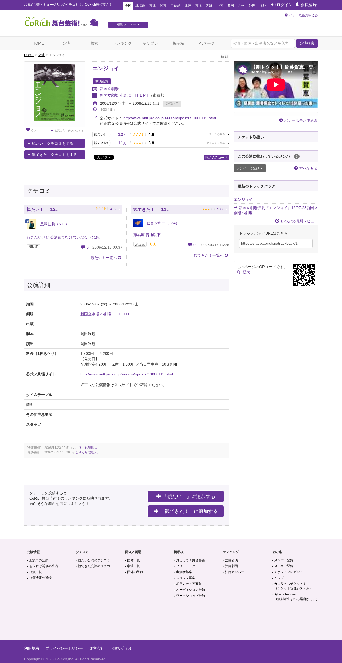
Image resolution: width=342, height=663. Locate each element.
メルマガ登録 (283, 566)
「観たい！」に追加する (188, 496)
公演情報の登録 (40, 578)
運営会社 (96, 648)
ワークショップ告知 (190, 596)
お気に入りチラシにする (69, 130)
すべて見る (308, 168)
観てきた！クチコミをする (54, 154)
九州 (241, 5)
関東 (163, 5)
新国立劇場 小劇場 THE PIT (124, 95)
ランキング (122, 43)
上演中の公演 (38, 560)
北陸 (188, 5)
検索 (94, 43)
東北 (152, 5)
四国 (230, 5)
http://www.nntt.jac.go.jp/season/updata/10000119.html (169, 118)
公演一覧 (35, 572)
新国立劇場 (109, 89)
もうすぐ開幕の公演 (43, 566)
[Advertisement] (171, 623)
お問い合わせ (122, 648)
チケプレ (150, 43)
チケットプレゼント (288, 572)
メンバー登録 (283, 560)
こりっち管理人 (86, 448)
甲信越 (175, 5)
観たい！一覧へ (104, 258)
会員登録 (309, 4)
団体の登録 (135, 572)
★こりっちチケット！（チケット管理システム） (293, 586)
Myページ (206, 43)
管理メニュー (126, 25)
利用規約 (31, 648)
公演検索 (307, 43)
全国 (128, 5)
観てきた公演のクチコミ (95, 566)
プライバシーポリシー (64, 648)
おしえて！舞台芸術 (190, 560)
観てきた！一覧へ (209, 255)
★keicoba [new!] (296, 597)
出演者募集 (184, 572)
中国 (220, 5)
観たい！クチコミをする (52, 143)
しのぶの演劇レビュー (299, 221)
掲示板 (178, 43)
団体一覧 (133, 560)
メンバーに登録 (248, 168)
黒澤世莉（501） (54, 224)
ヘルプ (279, 578)
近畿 (209, 5)
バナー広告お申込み (303, 15)
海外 (262, 5)
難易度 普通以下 (147, 235)
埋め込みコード (216, 157)
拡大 (246, 272)
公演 (66, 43)
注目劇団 (231, 566)
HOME (38, 43)
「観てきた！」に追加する (189, 511)
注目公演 (231, 560)
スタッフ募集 (185, 578)
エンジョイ (105, 68)
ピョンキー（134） (162, 223)
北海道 (140, 5)
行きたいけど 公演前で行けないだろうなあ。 (65, 237)
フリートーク (185, 566)
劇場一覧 (133, 566)
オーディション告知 (190, 589)
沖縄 (252, 5)
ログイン (285, 4)
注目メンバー (234, 572)
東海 (198, 5)
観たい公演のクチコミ (94, 560)
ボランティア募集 (189, 584)
